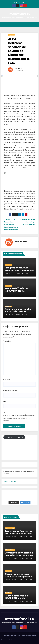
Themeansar (32, 635)
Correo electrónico (10, 390)
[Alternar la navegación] (36, 24)
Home (3, 639)
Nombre (6, 380)
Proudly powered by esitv (10, 635)
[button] (29, 24)
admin (20, 68)
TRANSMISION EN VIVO (14, 437)
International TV (19, 14)
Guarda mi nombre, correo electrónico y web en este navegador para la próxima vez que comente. (19, 418)
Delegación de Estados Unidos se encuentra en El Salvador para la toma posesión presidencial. (11, 224)
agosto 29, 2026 (12, 537)
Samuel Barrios (22, 273)
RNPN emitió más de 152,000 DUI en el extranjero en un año (16, 291)
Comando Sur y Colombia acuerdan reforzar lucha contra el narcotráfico (19, 555)
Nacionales (12, 35)
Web (4, 401)
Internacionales (9, 528)
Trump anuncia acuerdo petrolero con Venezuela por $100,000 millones (18, 533)
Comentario (7, 341)
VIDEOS (10, 639)
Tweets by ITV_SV (9, 481)
